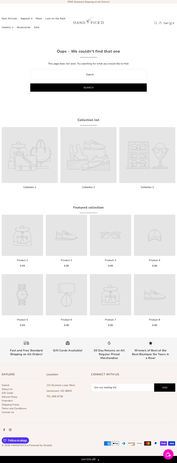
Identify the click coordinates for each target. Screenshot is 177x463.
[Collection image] (30, 155)
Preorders (7, 400)
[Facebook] (4, 430)
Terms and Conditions (14, 408)
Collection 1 (29, 187)
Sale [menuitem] (36, 27)
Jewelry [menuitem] (6, 27)
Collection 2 (88, 187)
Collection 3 (147, 187)
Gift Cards (7, 393)
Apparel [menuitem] (25, 18)
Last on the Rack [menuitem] (55, 18)
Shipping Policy (10, 404)
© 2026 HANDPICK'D (14, 445)
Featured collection (88, 207)
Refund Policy (9, 397)
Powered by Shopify (40, 445)
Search (5, 385)
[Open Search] (155, 22)
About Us (7, 389)
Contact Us (8, 412)
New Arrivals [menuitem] (9, 18)
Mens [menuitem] (39, 18)
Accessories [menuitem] (24, 27)
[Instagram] (10, 430)
